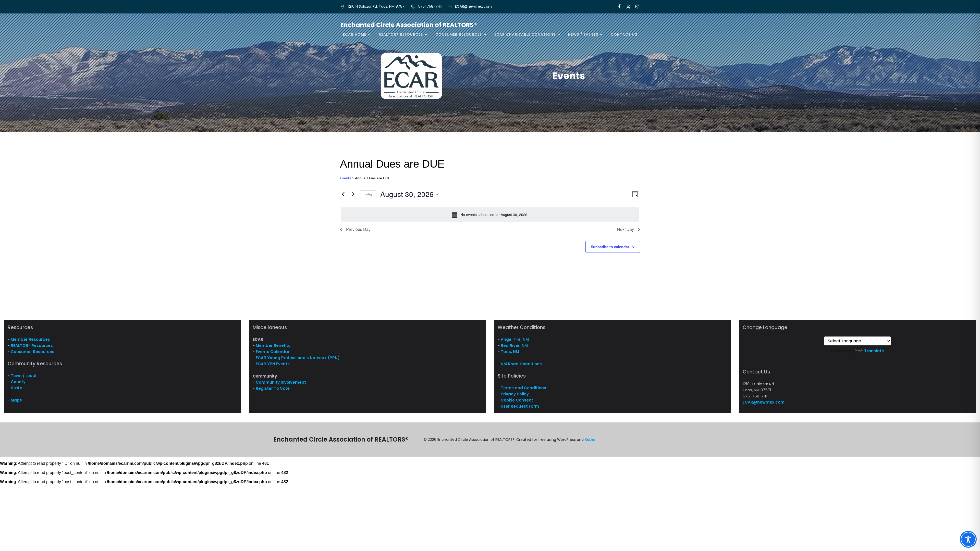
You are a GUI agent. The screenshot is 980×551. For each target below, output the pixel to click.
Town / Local (23, 375)
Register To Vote (273, 388)
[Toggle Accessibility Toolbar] (968, 539)
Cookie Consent (517, 400)
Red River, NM (514, 345)
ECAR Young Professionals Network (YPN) (298, 357)
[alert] (490, 214)
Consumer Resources (32, 351)
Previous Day (358, 229)
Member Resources (30, 339)
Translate (874, 351)
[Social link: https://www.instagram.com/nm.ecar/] (635, 7)
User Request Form (520, 406)
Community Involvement (281, 382)
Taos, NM (510, 351)
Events (345, 178)
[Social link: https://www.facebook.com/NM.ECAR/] (617, 7)
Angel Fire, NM (515, 339)
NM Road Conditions (521, 364)
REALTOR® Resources (32, 345)
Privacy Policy (515, 394)
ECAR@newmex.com (764, 402)
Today (368, 194)
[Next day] (353, 194)
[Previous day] (343, 194)
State (16, 388)
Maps (16, 400)
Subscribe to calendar (610, 246)
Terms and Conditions (523, 388)
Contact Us (624, 34)
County (18, 381)
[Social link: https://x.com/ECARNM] (626, 7)
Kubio (590, 439)
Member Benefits (273, 345)
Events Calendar (272, 351)
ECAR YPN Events (273, 364)
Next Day (625, 229)
